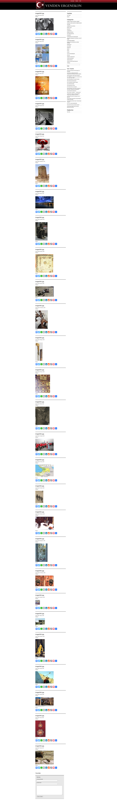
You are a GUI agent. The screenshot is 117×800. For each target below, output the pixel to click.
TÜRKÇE (68, 62)
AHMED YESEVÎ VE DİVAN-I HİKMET (73, 21)
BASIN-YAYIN (69, 27)
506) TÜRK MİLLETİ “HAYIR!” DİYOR (73, 79)
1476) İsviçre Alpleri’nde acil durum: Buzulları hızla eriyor (73, 107)
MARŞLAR (69, 47)
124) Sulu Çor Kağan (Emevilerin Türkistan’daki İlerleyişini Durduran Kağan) (74, 73)
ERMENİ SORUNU (70, 32)
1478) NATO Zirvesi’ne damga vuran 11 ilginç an (73, 97)
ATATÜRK (68, 24)
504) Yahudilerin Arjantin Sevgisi (72, 82)
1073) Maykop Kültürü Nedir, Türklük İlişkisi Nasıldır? (74, 101)
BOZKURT (69, 29)
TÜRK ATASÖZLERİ (70, 58)
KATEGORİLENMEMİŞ (71, 40)
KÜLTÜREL (69, 46)
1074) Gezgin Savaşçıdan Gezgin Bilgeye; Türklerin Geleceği (74, 99)
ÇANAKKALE (69, 30)
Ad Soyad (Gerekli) (40, 779)
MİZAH (68, 49)
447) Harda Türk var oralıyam (72, 86)
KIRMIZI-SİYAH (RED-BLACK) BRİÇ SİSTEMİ (73, 42)
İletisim (68, 16)
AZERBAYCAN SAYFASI (71, 26)
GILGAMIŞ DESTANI (70, 33)
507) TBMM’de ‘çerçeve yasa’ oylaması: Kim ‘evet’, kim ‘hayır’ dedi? (74, 77)
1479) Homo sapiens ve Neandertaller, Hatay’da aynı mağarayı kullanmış (73, 94)
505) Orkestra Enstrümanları (71, 80)
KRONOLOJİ (69, 44)
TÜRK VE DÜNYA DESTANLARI (72, 61)
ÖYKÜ (68, 50)
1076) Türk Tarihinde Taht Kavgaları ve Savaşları (73, 71)
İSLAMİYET (69, 35)
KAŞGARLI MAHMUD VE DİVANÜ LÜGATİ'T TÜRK (74, 39)
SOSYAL (68, 55)
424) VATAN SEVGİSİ (70, 83)
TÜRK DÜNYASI (69, 59)
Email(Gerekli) (39, 782)
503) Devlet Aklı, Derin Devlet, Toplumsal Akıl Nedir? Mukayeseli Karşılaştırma (73, 89)
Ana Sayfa (68, 15)
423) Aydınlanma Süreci (71, 85)
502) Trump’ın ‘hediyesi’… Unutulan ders (74, 92)
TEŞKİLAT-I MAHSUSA (71, 56)
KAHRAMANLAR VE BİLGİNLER (72, 36)
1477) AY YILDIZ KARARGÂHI (72, 103)
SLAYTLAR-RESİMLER (71, 53)
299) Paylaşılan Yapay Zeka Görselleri (73, 75)
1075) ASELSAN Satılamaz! (71, 90)
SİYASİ (68, 52)
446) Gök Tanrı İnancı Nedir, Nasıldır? (73, 104)
